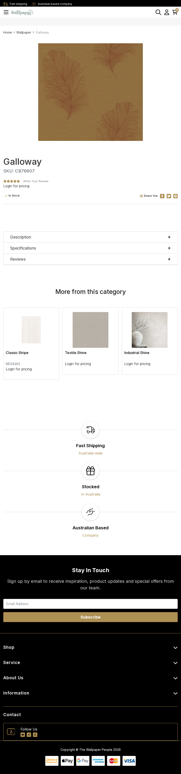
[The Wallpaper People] (22, 12)
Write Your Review (36, 181)
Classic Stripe (17, 352)
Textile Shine (76, 352)
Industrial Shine (136, 352)
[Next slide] (166, 343)
